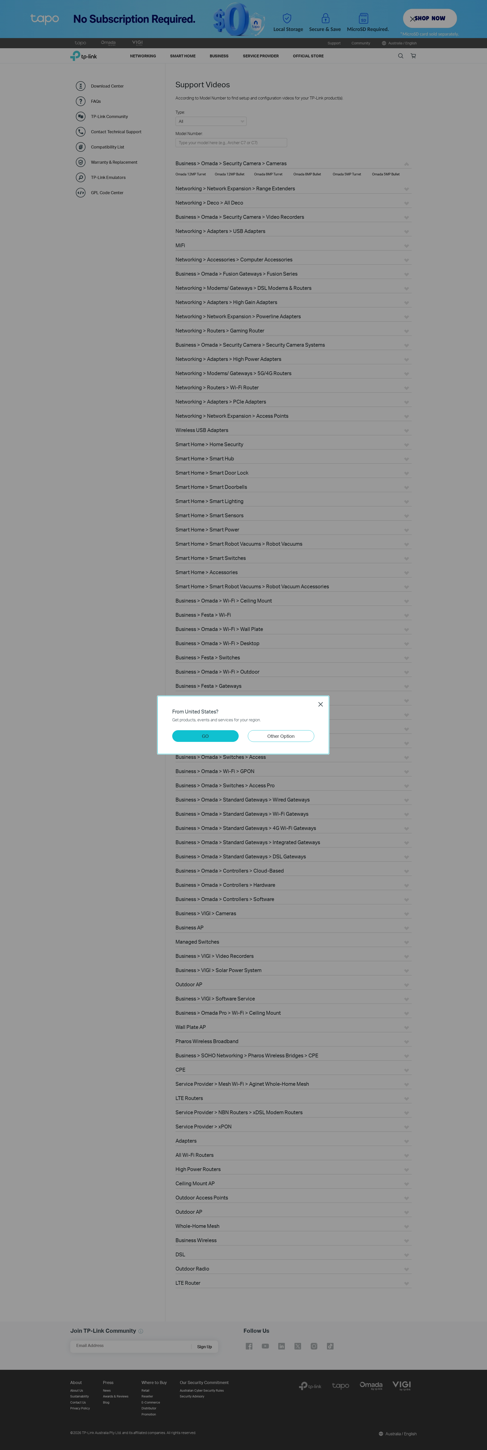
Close (320, 704)
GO (205, 736)
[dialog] (243, 725)
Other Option (280, 736)
